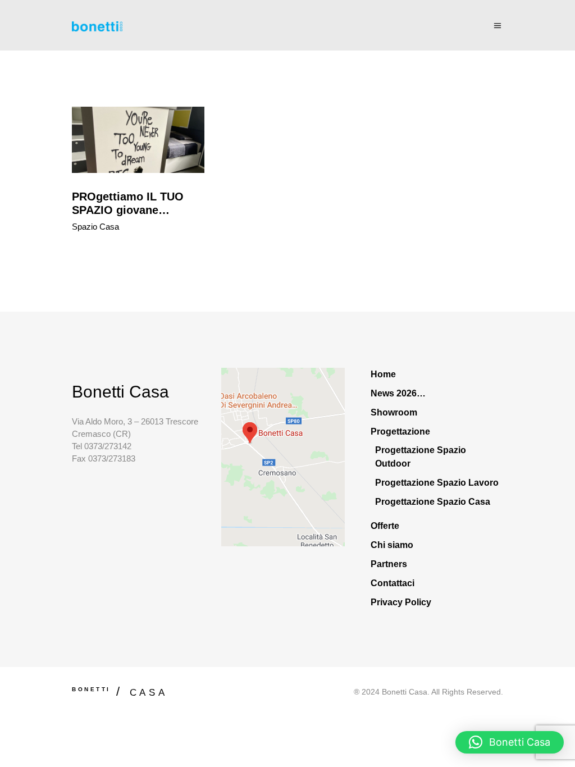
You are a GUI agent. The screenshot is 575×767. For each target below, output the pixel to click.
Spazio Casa (95, 226)
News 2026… (398, 393)
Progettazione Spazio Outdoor (420, 456)
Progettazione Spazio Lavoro (437, 482)
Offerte (385, 526)
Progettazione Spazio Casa (432, 501)
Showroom (394, 412)
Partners (389, 564)
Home (383, 374)
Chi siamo (392, 545)
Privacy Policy (401, 602)
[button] (509, 742)
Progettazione (400, 431)
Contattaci (392, 583)
